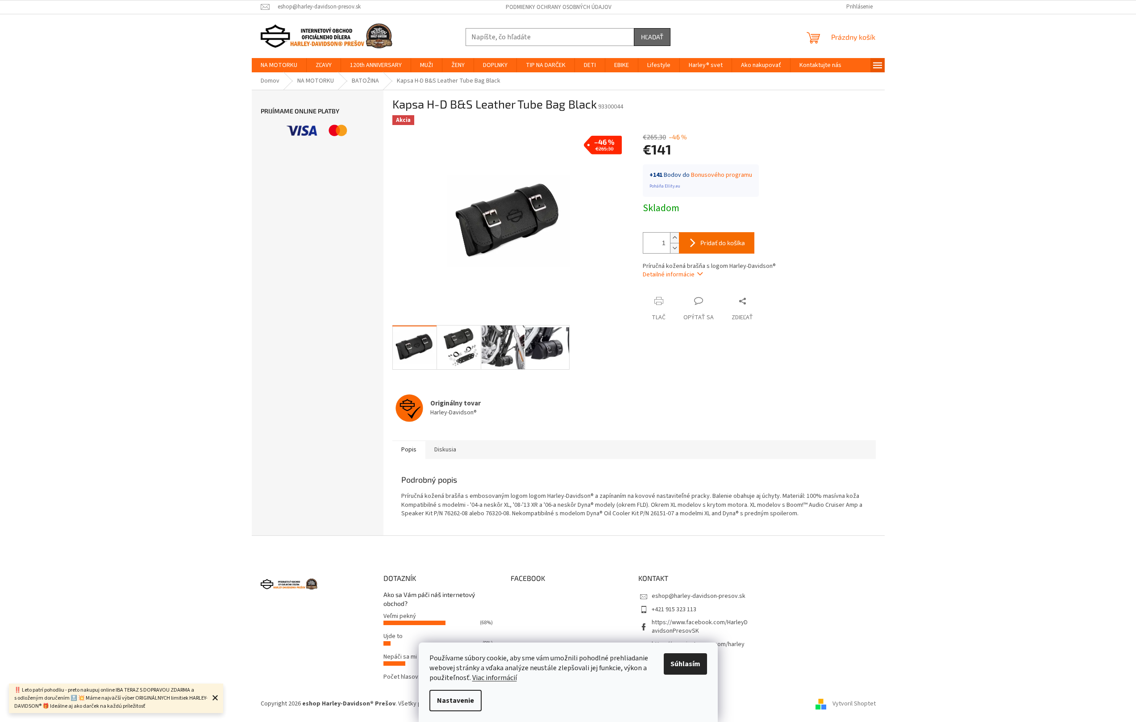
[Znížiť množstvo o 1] (674, 248)
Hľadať (652, 37)
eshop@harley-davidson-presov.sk (698, 596)
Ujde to (393, 636)
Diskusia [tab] (445, 449)
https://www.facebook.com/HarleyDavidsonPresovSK (700, 626)
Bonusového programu (721, 175)
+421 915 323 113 (674, 609)
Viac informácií (494, 678)
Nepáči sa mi (400, 656)
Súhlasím (685, 664)
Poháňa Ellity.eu (664, 186)
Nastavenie (455, 700)
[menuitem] (279, 65)
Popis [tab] (408, 449)
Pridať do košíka (722, 242)
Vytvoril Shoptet (854, 703)
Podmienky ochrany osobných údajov (559, 7)
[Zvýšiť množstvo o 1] (674, 238)
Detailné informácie (669, 274)
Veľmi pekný (399, 616)
